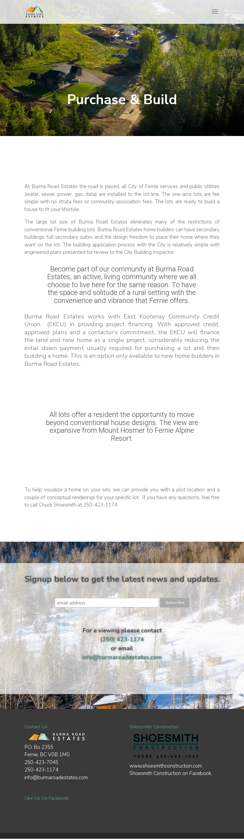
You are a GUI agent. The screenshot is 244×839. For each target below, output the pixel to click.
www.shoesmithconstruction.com (165, 766)
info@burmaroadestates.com (122, 657)
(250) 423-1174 (122, 639)
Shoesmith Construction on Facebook (170, 773)
